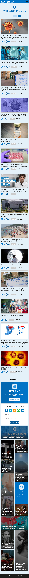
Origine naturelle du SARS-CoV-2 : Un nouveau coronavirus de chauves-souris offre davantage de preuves (14, 37)
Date (15, 16)
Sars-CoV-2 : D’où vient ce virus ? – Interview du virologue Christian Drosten (14, 190)
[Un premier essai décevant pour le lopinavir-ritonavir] (14, 306)
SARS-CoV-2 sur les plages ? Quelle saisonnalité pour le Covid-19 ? (12, 240)
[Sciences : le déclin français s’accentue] (14, 256)
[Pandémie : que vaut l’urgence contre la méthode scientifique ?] (14, 53)
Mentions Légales (11, 576)
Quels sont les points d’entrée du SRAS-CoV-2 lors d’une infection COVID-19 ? (14, 115)
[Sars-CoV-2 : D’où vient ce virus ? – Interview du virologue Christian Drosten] (14, 181)
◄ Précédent (13, 379)
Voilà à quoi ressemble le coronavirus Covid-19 (13, 368)
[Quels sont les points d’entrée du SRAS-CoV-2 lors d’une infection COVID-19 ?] (14, 105)
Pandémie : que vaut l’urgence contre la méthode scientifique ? (14, 63)
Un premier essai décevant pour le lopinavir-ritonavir (12, 316)
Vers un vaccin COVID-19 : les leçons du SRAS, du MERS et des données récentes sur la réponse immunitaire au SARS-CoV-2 (14, 342)
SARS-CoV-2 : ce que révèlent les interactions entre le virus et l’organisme (14, 165)
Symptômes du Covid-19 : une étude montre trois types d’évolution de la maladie (13, 290)
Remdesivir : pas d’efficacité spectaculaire (10, 140)
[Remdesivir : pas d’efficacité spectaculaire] (14, 130)
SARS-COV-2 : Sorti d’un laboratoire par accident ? (14, 215)
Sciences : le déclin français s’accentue (14, 265)
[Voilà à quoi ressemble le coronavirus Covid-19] (14, 358)
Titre (19, 16)
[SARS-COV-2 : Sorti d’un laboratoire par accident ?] (14, 206)
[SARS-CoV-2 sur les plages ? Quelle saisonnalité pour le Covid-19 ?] (14, 231)
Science (14, 11)
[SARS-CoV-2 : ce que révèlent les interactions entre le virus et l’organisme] (14, 155)
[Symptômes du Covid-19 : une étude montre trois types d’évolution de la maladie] (14, 279)
